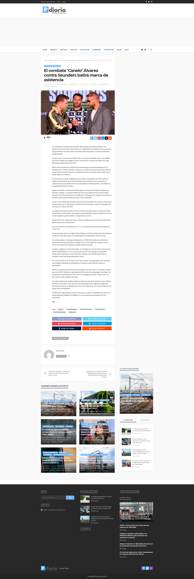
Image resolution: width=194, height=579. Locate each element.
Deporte (53, 50)
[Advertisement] (97, 32)
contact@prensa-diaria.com (56, 510)
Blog (64, 1)
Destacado (85, 400)
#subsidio (142, 409)
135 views (92, 437)
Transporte (67, 400)
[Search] (151, 49)
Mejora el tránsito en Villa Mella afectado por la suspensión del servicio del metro (94, 405)
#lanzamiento (46, 468)
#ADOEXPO (101, 437)
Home (58, 1)
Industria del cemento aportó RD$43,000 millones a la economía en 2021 (141, 451)
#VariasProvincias (62, 439)
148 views (92, 411)
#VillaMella (84, 413)
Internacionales (59, 454)
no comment (57, 84)
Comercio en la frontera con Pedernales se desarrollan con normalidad (141, 462)
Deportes (48, 66)
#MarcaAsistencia (84, 84)
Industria (104, 424)
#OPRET (44, 411)
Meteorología (48, 426)
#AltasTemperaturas (64, 437)
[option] (136, 393)
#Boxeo (65, 84)
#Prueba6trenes (52, 411)
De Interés (85, 424)
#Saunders (47, 86)
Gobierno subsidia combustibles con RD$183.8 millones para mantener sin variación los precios (136, 399)
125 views (54, 409)
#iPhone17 (62, 466)
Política (73, 50)
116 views (54, 437)
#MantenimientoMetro (65, 409)
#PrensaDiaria (94, 84)
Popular (129, 420)
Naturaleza (59, 426)
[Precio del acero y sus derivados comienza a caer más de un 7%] (126, 441)
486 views (54, 86)
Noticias (63, 50)
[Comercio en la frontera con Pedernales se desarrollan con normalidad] (126, 463)
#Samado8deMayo (104, 84)
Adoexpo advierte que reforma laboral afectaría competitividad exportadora (95, 432)
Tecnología (109, 50)
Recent (145, 420)
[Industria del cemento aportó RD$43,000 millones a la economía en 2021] (126, 452)
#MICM (83, 468)
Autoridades (48, 400)
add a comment (61, 338)
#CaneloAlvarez (73, 84)
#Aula (99, 466)
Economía (96, 50)
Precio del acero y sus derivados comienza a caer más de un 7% (141, 440)
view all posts (61, 356)
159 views (54, 466)
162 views (92, 466)
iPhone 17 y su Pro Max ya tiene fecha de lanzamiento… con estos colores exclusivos (57, 460)
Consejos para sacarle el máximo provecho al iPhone (141, 429)
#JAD (108, 466)
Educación (84, 50)
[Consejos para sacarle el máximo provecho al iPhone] (126, 431)
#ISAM (103, 466)
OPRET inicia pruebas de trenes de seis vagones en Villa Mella (58, 405)
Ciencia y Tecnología (50, 452)
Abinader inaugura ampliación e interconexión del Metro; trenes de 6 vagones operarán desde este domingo (136, 517)
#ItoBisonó (124, 409)
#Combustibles (142, 407)
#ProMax (53, 468)
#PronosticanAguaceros (49, 439)
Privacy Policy (64, 568)
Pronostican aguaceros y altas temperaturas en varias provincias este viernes (57, 432)
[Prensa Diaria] (54, 10)
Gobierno (126, 392)
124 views (132, 407)
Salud (119, 50)
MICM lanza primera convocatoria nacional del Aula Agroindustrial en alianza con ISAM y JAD (96, 460)
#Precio (136, 409)
